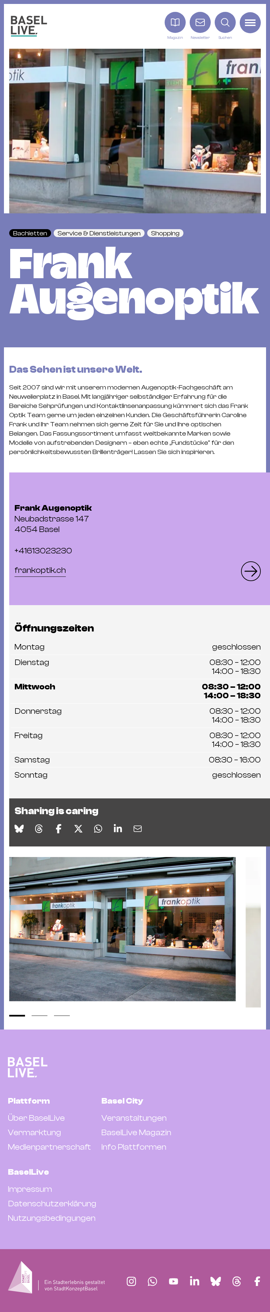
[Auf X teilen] (78, 828)
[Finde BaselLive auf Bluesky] (215, 1281)
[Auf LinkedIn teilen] (117, 828)
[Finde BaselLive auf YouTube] (173, 1281)
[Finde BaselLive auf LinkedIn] (194, 1281)
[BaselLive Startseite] (29, 26)
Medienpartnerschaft (49, 1147)
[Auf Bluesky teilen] (19, 828)
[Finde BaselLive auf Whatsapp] (152, 1281)
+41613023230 (43, 550)
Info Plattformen (133, 1147)
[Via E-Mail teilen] (137, 828)
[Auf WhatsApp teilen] (98, 828)
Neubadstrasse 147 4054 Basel (53, 518)
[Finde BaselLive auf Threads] (236, 1281)
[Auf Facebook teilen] (58, 828)
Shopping (165, 233)
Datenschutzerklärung (52, 1203)
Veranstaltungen (134, 1118)
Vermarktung (34, 1132)
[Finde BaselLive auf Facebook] (257, 1281)
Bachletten (30, 233)
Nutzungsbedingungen (51, 1218)
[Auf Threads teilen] (38, 828)
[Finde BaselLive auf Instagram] (131, 1281)
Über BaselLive (36, 1118)
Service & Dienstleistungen (99, 233)
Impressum (30, 1189)
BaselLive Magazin (136, 1132)
